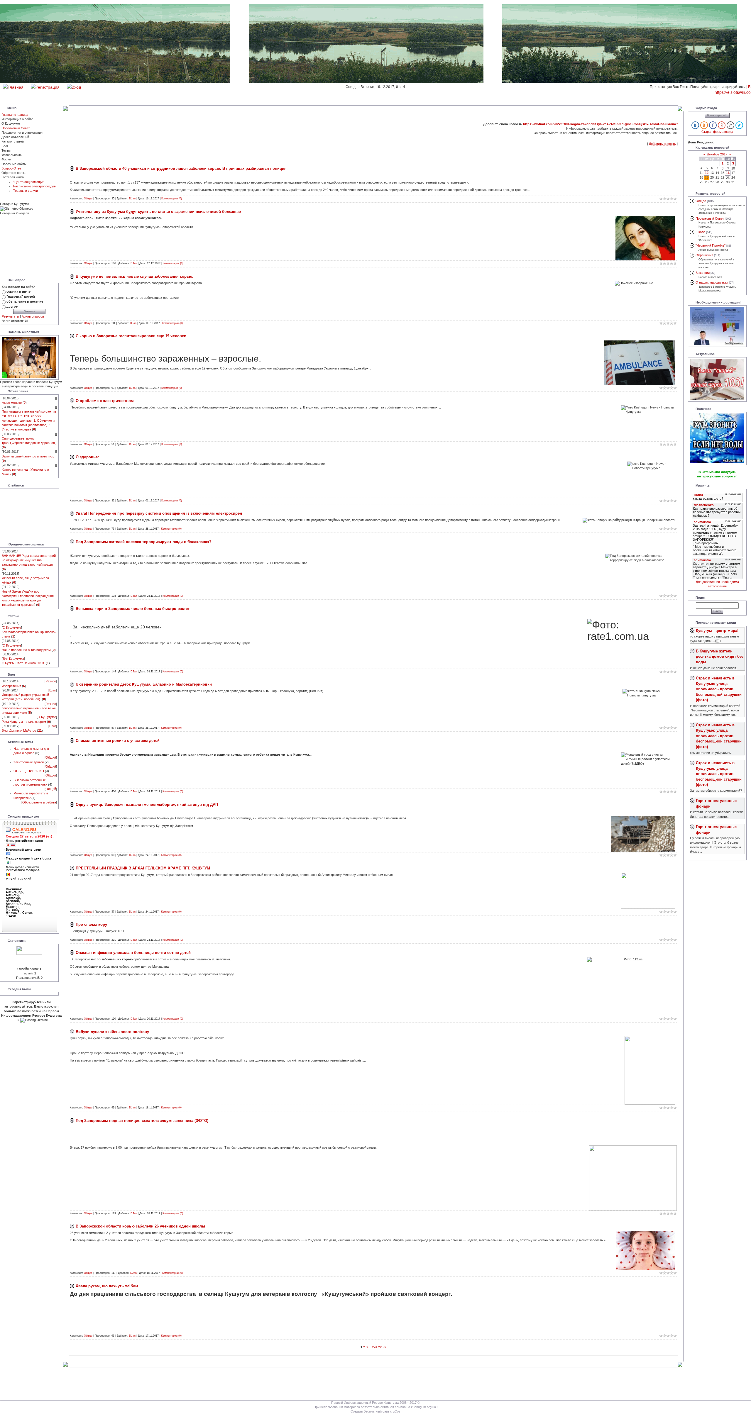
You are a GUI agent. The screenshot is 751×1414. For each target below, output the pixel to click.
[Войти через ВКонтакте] (695, 125)
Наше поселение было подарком (26, 650)
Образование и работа (39, 802)
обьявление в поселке (24, 301)
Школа (700, 232)
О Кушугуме (12, 627)
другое (12, 306)
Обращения (704, 255)
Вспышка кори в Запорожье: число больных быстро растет (133, 608)
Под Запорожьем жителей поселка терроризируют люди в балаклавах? (144, 542)
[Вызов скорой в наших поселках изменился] (717, 379)
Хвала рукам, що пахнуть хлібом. (107, 1286)
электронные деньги (28, 762)
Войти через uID (717, 115)
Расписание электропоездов (34, 186)
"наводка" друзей (20, 296)
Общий (50, 757)
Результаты (10, 316)
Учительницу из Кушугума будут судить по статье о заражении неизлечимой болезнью (158, 211)
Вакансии (703, 272)
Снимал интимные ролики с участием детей (118, 740)
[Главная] (13, 86)
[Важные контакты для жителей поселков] (717, 326)
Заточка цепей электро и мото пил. (28, 456)
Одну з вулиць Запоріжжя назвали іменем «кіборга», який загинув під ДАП (147, 804)
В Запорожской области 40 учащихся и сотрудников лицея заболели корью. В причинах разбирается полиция (181, 168)
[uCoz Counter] (29, 950)
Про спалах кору (91, 924)
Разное (50, 681)
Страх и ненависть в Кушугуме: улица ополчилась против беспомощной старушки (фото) (719, 689)
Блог (52, 690)
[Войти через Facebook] (713, 125)
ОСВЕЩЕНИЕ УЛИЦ (28, 771)
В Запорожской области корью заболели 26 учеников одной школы (140, 1226)
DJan (132, 198)
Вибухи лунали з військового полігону (112, 1032)
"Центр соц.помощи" (28, 182)
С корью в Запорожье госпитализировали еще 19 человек (131, 336)
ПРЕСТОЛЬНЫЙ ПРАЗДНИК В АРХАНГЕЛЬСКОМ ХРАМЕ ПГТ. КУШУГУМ (143, 868)
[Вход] (74, 86)
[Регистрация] (45, 86)
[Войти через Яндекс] (721, 125)
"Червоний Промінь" (710, 245)
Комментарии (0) (171, 198)
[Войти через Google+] (730, 125)
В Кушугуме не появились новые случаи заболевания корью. (134, 276)
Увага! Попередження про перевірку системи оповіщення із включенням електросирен (159, 513)
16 (728, 172)
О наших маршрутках (712, 282)
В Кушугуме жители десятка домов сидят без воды (719, 656)
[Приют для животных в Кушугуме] (29, 357)
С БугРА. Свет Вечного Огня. (23, 663)
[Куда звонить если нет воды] (717, 438)
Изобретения (11, 686)
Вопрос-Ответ (12, 168)
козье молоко (12, 402)
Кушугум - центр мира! (717, 630)
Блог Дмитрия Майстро (19, 730)
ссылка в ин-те (18, 291)
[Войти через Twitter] (739, 125)
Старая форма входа (717, 131)
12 (706, 172)
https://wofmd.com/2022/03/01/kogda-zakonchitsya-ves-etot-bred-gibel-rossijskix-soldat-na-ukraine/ (600, 124)
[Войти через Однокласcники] (704, 125)
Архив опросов (33, 316)
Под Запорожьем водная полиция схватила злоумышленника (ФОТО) (142, 1120)
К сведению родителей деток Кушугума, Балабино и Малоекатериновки (144, 684)
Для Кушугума (13, 658)
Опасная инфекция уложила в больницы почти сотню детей (133, 952)
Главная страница (14, 114)
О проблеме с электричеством (105, 401)
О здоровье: (87, 457)
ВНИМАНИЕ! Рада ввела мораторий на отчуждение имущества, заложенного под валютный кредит (29, 560)
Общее (88, 198)
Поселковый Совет (15, 128)
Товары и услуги (25, 190)
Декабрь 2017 (717, 154)
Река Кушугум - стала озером (24, 721)
